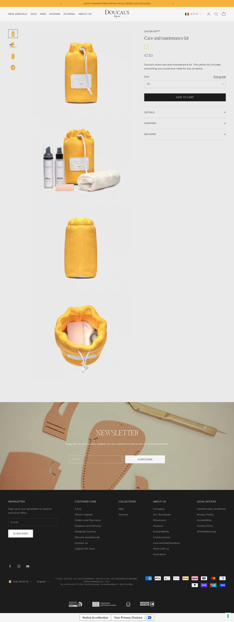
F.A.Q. (78, 508)
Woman (54, 14)
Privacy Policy (205, 514)
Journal (69, 14)
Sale (33, 14)
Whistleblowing (206, 531)
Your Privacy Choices (128, 617)
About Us (85, 14)
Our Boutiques (162, 514)
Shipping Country (85, 531)
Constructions (161, 537)
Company (159, 508)
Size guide (219, 76)
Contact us (81, 543)
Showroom (159, 520)
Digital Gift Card (84, 548)
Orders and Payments (88, 520)
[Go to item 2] (13, 45)
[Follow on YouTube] (27, 566)
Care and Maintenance (166, 543)
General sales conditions (211, 508)
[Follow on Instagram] (19, 566)
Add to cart (185, 97)
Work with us (161, 548)
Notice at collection (95, 617)
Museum (158, 525)
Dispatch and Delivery (88, 525)
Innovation (159, 554)
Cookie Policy (205, 525)
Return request (84, 514)
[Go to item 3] (13, 56)
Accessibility (204, 520)
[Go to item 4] (13, 67)
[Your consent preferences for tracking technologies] (228, 616)
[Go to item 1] (13, 33)
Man (43, 14)
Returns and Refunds (87, 537)
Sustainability (161, 531)
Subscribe (145, 459)
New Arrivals (17, 14)
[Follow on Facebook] (10, 566)
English (41, 581)
